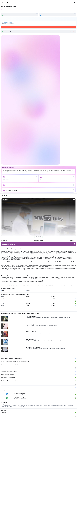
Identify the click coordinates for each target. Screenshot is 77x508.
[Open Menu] (2, 2)
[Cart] (74, 2)
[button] (15, 8)
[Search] (71, 2)
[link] (6, 2)
